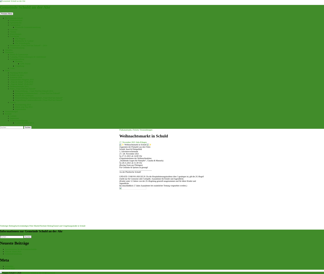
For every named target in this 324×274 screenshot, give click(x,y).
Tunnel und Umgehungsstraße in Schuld (62, 226)
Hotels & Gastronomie (19, 55)
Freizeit (136, 130)
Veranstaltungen (11, 111)
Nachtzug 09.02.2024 (18, 73)
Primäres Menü (6, 14)
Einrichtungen (15, 34)
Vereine (13, 32)
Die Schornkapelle (22, 43)
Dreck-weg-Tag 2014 (23, 107)
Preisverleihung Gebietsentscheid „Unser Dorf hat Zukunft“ (39, 98)
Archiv (13, 102)
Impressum (14, 118)
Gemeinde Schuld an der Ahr (25, 7)
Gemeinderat (15, 25)
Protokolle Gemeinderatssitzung (28, 27)
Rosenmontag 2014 (23, 105)
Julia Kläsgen (141, 142)
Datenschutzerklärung (19, 121)
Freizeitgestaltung (17, 59)
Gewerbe (13, 29)
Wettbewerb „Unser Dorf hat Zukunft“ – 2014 (28, 45)
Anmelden (9, 266)
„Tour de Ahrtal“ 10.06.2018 (21, 82)
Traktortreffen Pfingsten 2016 (22, 80)
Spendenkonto (16, 23)
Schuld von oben (17, 75)
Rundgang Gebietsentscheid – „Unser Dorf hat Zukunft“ (37, 93)
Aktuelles (9, 50)
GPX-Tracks (25, 64)
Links (12, 68)
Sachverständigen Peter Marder (20, 226)
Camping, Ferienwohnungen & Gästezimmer (28, 57)
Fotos (7, 70)
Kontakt (8, 114)
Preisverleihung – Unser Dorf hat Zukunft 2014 (34, 91)
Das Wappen (20, 39)
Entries (10, 268)
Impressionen (20, 109)
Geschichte (14, 36)
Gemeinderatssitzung (13, 254)
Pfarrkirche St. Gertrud (24, 41)
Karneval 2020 (16, 77)
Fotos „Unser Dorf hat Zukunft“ (23, 89)
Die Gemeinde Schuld (14, 18)
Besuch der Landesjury (24, 95)
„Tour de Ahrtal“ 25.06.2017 (21, 84)
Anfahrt (13, 116)
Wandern (18, 61)
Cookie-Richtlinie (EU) (24, 123)
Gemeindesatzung (17, 48)
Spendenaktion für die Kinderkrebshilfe (21, 249)
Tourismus (9, 52)
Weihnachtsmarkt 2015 (19, 86)
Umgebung (19, 66)
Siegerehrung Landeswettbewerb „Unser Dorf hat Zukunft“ (39, 100)
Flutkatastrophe (16, 20)
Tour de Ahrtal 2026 (13, 251)
